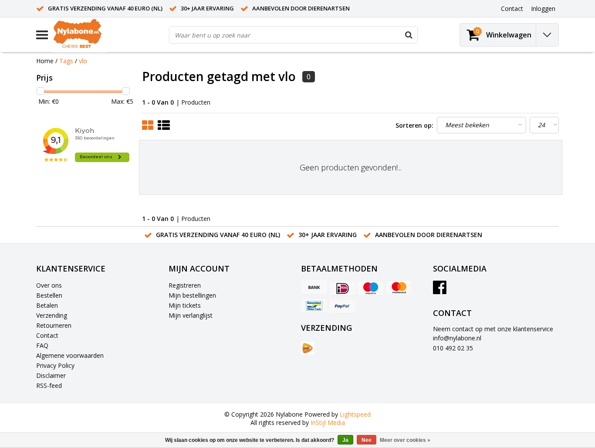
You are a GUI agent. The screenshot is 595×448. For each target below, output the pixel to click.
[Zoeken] (408, 35)
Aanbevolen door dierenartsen (301, 8)
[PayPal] (342, 306)
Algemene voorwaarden (70, 355)
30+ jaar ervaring (207, 8)
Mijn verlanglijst (191, 315)
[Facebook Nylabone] (439, 290)
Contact (47, 335)
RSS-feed (49, 385)
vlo (83, 61)
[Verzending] (307, 348)
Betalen (47, 305)
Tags (66, 61)
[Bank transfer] (314, 288)
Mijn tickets (185, 305)
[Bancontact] (314, 306)
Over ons (49, 285)
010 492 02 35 (453, 348)
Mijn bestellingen (192, 295)
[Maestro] (371, 288)
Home (45, 61)
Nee (367, 440)
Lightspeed (355, 414)
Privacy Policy (55, 365)
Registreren (185, 285)
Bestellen (49, 295)
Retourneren (53, 325)
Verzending (51, 315)
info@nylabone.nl (457, 338)
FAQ (42, 345)
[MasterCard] (399, 288)
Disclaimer (51, 375)
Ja (345, 440)
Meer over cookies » (405, 440)
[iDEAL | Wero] (342, 288)
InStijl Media (328, 422)
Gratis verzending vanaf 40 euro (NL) (105, 8)
